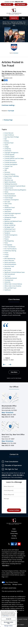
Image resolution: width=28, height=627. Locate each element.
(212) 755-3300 (11, 443)
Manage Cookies (17, 584)
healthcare (7, 290)
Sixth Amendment (9, 274)
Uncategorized (8, 280)
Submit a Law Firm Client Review (14, 378)
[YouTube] (19, 543)
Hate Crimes (8, 203)
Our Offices (14, 387)
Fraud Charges (8, 197)
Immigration (8, 209)
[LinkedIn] (12, 543)
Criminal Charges (9, 156)
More (23, 18)
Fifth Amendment (9, 194)
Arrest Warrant (8, 133)
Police (6, 243)
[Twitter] (8, 543)
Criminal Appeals (9, 154)
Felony (6, 192)
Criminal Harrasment (10, 162)
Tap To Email (21, 4)
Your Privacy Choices (12, 582)
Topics (4, 129)
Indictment (7, 211)
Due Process (8, 178)
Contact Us (14, 18)
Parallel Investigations (10, 235)
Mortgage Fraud (9, 227)
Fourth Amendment (10, 196)
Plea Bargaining (9, 241)
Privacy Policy (14, 533)
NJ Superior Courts (9, 231)
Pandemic (7, 233)
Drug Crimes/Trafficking (11, 176)
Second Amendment (10, 264)
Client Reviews (14, 299)
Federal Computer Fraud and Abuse (14, 186)
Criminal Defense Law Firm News (14, 158)
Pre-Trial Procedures (10, 249)
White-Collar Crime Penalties (12, 286)
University (7, 282)
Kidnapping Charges (10, 217)
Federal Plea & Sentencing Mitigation (15, 190)
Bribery (6, 141)
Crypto (6, 168)
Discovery (7, 172)
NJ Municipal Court (9, 229)
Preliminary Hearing (10, 250)
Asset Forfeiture (9, 135)
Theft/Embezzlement (10, 278)
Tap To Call (7, 4)
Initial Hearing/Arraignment (12, 213)
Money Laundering (9, 225)
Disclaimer (16, 53)
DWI (5, 170)
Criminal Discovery (9, 160)
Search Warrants (9, 260)
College (6, 147)
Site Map (14, 536)
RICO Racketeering (9, 258)
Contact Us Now (14, 510)
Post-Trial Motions (9, 247)
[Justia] (15, 543)
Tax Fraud (11, 111)
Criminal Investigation (10, 164)
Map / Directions (7, 412)
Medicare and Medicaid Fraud (13, 221)
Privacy (6, 254)
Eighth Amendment (10, 182)
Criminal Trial (8, 166)
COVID (6, 145)
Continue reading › (8, 105)
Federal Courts (8, 188)
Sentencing (7, 268)
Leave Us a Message (14, 482)
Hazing (6, 205)
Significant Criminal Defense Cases (14, 272)
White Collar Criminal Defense (13, 284)
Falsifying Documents (10, 184)
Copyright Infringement (11, 152)
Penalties (7, 237)
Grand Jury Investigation (11, 199)
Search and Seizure (9, 262)
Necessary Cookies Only (8, 622)
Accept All (8, 619)
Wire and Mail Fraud (10, 288)
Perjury (6, 239)
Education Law (8, 180)
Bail (5, 139)
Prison (6, 252)
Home (4, 18)
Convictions (7, 150)
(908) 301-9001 (11, 415)
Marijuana (7, 219)
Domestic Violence (9, 174)
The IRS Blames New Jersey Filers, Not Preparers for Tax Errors (14, 72)
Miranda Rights (8, 223)
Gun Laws (7, 201)
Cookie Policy (7, 584)
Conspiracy (7, 148)
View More (14, 372)
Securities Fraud (9, 266)
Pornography (8, 245)
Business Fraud (8, 143)
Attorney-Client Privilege (11, 137)
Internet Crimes (9, 215)
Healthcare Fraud (9, 207)
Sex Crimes (7, 270)
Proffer (6, 256)
